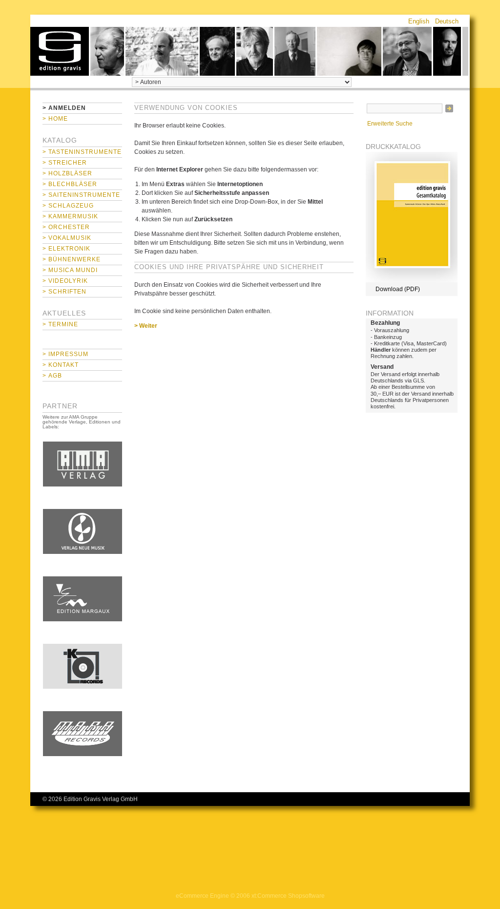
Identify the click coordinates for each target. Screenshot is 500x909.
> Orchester (66, 227)
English (418, 21)
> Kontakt (60, 364)
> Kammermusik (70, 216)
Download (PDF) (397, 289)
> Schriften (64, 291)
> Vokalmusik (66, 237)
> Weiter (145, 325)
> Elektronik (66, 248)
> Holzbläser (67, 173)
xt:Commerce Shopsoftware (288, 895)
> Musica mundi (70, 270)
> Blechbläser (69, 184)
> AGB (52, 375)
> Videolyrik (65, 280)
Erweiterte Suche (390, 123)
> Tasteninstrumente (82, 151)
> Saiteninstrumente (81, 194)
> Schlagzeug (68, 205)
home (59, 51)
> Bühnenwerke (71, 259)
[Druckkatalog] (412, 280)
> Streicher (64, 162)
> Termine (60, 324)
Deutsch (446, 21)
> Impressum (65, 354)
